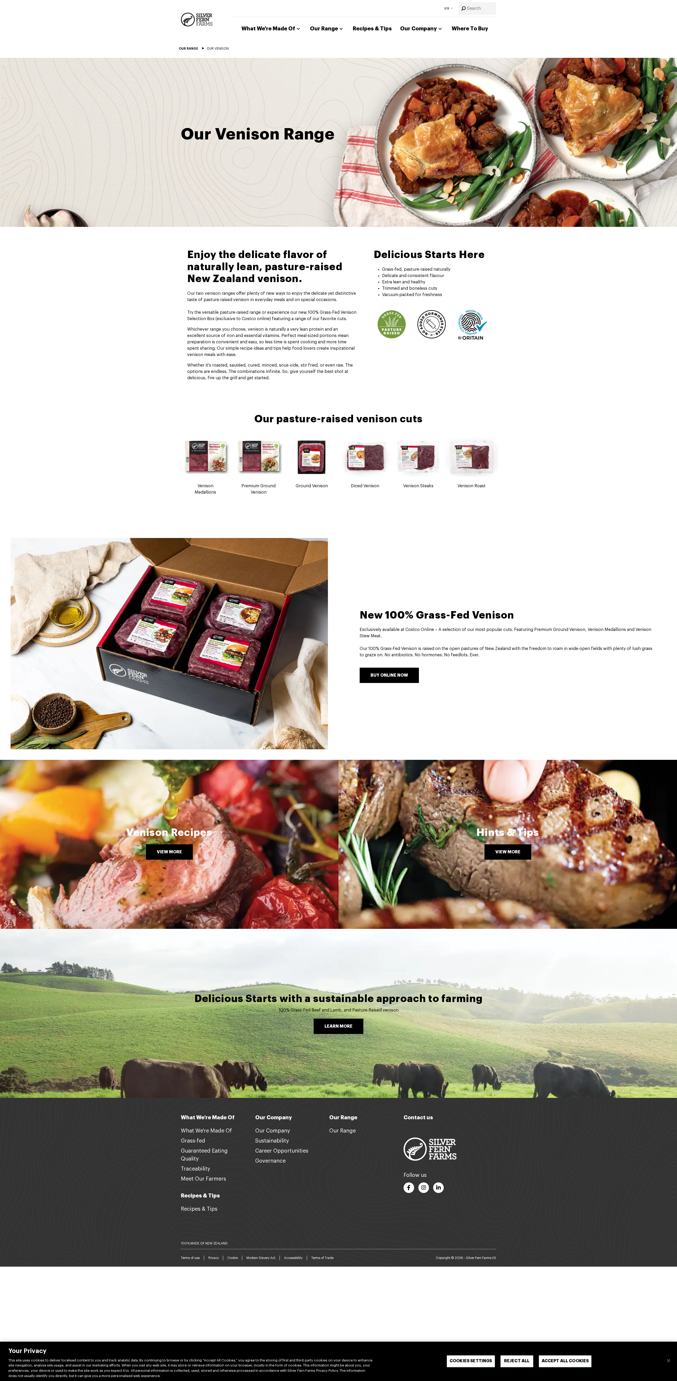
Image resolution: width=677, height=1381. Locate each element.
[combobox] (477, 8)
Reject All (517, 1361)
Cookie (232, 1258)
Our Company (418, 28)
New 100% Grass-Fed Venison (437, 615)
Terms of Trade (322, 1258)
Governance (270, 1161)
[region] (338, 1361)
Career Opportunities (281, 1151)
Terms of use (190, 1258)
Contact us (418, 1117)
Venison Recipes (169, 833)
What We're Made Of (268, 28)
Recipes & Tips (372, 28)
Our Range (324, 28)
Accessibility (293, 1258)
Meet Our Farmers (203, 1179)
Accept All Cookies (565, 1361)
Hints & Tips (507, 833)
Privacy (213, 1258)
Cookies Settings (471, 1361)
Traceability (195, 1169)
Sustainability (272, 1141)
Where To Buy (470, 28)
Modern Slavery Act (260, 1258)
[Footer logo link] (430, 1148)
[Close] (668, 1360)
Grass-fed (193, 1141)
